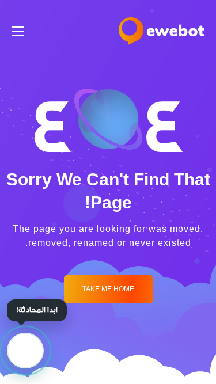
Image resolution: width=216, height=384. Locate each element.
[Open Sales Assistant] (25, 350)
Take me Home (108, 289)
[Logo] (161, 31)
